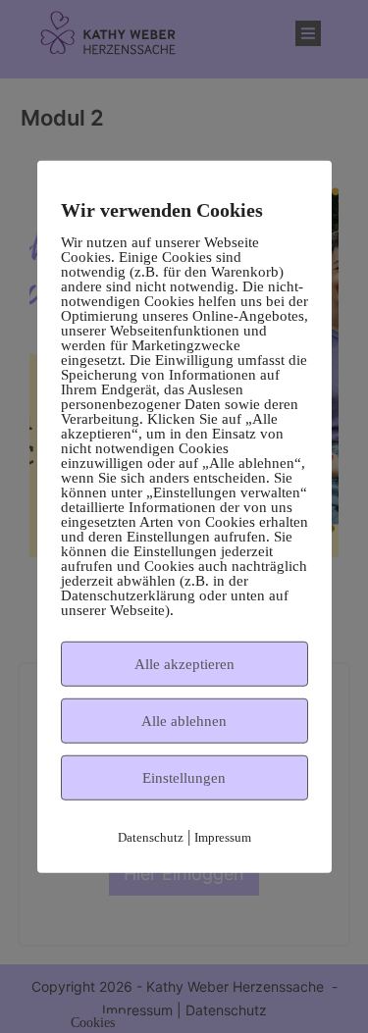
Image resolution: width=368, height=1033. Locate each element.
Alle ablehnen (184, 720)
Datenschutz (151, 836)
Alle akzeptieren (184, 663)
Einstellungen (184, 777)
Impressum (222, 836)
